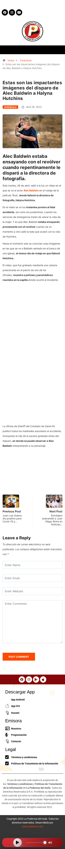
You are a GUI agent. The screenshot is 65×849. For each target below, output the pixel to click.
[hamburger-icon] (59, 49)
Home (11, 60)
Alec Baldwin (31, 190)
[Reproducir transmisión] (17, 842)
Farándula (26, 60)
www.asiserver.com (32, 826)
